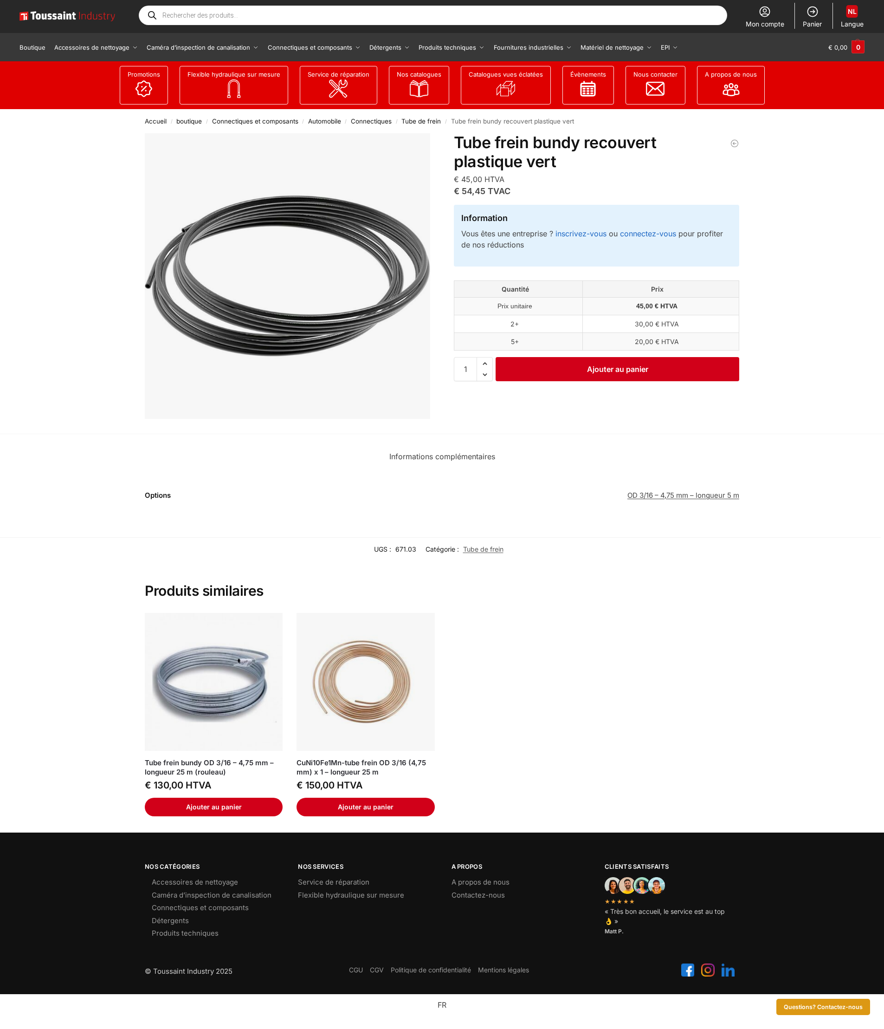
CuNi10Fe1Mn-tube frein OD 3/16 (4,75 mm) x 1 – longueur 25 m (361, 767)
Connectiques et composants (255, 121)
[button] (846, 47)
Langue (852, 17)
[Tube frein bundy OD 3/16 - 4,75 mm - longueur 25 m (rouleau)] (734, 143)
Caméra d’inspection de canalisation (211, 895)
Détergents (170, 920)
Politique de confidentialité (431, 970)
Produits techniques (185, 933)
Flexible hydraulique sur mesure (233, 74)
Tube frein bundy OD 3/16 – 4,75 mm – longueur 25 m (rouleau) (209, 767)
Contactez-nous (478, 895)
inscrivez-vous (581, 233)
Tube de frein (421, 121)
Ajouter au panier (617, 369)
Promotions (144, 74)
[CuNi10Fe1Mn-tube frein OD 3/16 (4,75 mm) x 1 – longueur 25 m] (365, 682)
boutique (189, 121)
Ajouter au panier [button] (214, 807)
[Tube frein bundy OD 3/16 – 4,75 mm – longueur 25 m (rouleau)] (214, 682)
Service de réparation (338, 74)
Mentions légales (503, 970)
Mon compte (765, 24)
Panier (812, 24)
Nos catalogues (419, 74)
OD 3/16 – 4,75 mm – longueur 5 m (683, 495)
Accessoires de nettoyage (195, 882)
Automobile (324, 121)
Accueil (156, 121)
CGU (356, 970)
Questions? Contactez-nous (823, 1006)
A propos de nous (731, 74)
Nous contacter (655, 74)
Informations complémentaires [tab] (442, 456)
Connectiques (371, 121)
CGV (377, 970)
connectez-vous (648, 233)
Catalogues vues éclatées (506, 74)
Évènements (588, 74)
